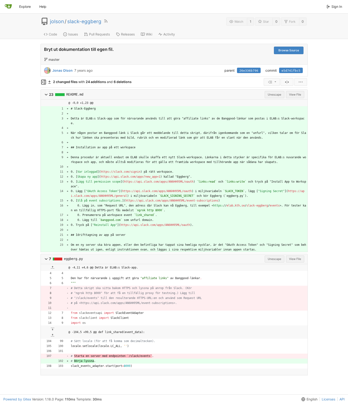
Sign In (336, 6)
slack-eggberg (84, 21)
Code (53, 34)
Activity (169, 34)
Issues (73, 34)
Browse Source (288, 50)
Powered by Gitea (17, 399)
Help (42, 6)
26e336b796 (248, 70)
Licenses (328, 399)
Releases (128, 34)
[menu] (272, 82)
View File (295, 94)
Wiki (149, 34)
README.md (74, 94)
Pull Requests (99, 34)
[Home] (8, 7)
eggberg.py (73, 259)
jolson (57, 21)
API (342, 399)
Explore (25, 6)
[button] (46, 94)
